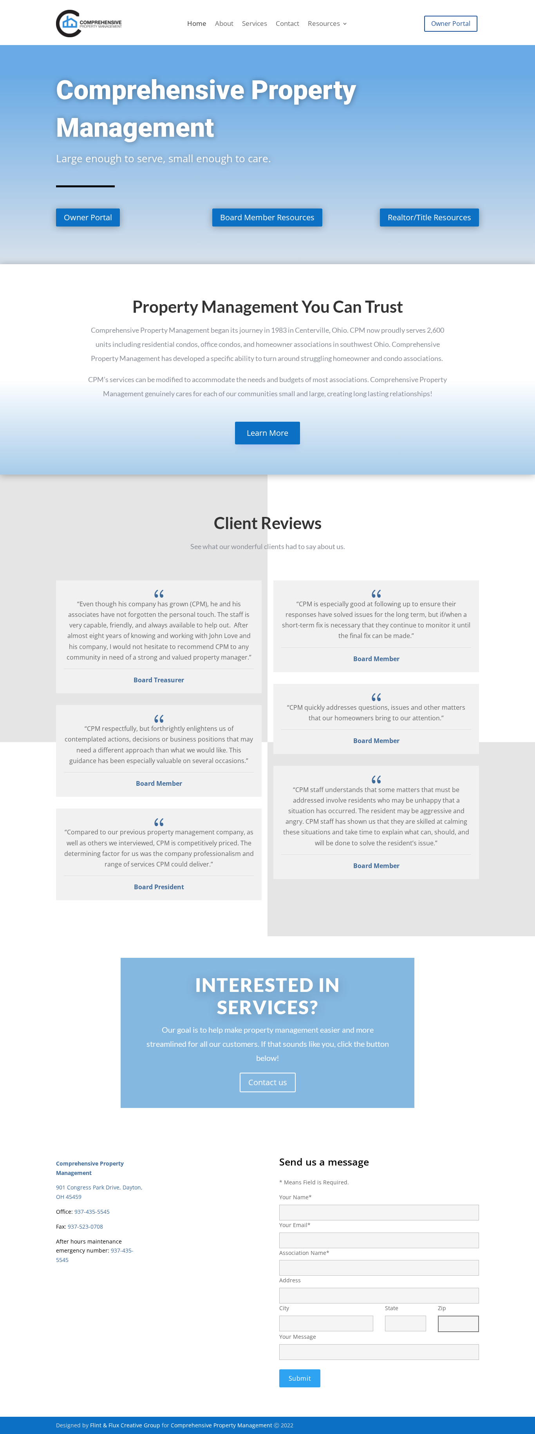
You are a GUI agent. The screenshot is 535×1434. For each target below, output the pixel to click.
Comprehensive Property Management (221, 1425)
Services (254, 24)
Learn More (267, 433)
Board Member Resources (267, 217)
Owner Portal (450, 23)
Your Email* (295, 1225)
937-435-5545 (92, 1211)
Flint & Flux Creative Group (125, 1425)
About (224, 24)
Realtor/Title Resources (429, 217)
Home (196, 24)
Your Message (297, 1336)
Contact (287, 24)
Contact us (267, 1082)
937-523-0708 (85, 1226)
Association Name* (304, 1252)
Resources (324, 24)
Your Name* (295, 1197)
